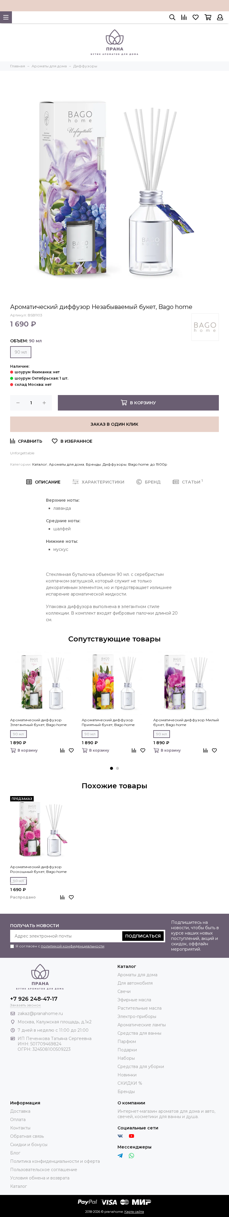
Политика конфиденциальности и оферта (55, 1161)
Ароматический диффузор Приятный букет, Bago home (108, 722)
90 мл (21, 352)
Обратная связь (27, 1136)
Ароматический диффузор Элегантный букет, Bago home (38, 722)
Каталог (39, 464)
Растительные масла (139, 1008)
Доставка (20, 1111)
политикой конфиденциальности (72, 946)
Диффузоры (114, 464)
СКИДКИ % (129, 1083)
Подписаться (143, 936)
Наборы (126, 1058)
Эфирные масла (134, 999)
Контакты (20, 1128)
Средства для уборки (140, 1066)
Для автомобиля (135, 983)
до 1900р (158, 464)
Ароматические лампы (141, 1025)
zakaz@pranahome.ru (40, 1013)
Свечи (124, 991)
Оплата (18, 1119)
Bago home (138, 464)
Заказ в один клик (114, 424)
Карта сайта (134, 1212)
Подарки (127, 1050)
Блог (15, 1153)
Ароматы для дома (66, 464)
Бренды (93, 464)
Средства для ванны (139, 1033)
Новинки (127, 1075)
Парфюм (126, 1041)
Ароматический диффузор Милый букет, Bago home (186, 722)
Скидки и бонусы (28, 1144)
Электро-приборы (136, 1016)
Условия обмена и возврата (39, 1178)
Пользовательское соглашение (43, 1169)
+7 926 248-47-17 (34, 999)
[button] (111, 768)
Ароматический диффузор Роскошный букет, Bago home (38, 869)
